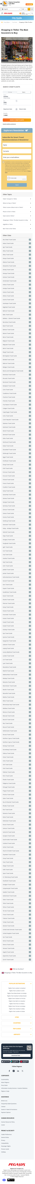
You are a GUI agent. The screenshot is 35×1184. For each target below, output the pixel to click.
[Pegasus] (8, 13)
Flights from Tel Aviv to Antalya (17, 1006)
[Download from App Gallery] (24, 1061)
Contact (3, 1106)
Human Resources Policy (8, 1122)
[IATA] (3, 1180)
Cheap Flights (7, 22)
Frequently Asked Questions (9, 1103)
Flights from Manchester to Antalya (16, 993)
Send (16, 185)
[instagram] (15, 1071)
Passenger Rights (6, 1146)
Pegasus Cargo (5, 1091)
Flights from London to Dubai (17, 1011)
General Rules (5, 1137)
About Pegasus (5, 1082)
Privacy (3, 1140)
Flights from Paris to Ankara (16, 1003)
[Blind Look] (10, 1180)
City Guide (14, 22)
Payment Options (6, 1112)
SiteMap (3, 1152)
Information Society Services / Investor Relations (14, 1088)
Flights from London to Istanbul (16, 988)
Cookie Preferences (6, 1134)
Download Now (16, 1055)
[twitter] (23, 1071)
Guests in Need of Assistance (9, 1109)
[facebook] (10, 1071)
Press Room (4, 1085)
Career (3, 1125)
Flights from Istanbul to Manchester (17, 996)
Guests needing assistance (9, 124)
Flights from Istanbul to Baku (17, 1009)
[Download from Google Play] (15, 1061)
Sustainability (5, 1079)
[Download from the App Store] (5, 1061)
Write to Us (4, 1101)
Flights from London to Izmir (17, 991)
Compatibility (4, 1143)
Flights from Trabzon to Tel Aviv (16, 998)
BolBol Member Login (25, 13)
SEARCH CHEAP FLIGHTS (17, 120)
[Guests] (17, 115)
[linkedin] (19, 1071)
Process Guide (5, 1149)
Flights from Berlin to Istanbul (17, 1001)
